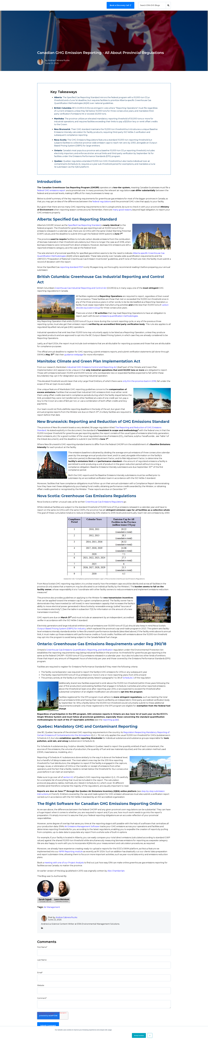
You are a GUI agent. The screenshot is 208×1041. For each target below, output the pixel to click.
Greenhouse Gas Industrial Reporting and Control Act (81, 288)
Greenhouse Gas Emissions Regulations (104, 502)
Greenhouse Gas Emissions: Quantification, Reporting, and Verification (79, 650)
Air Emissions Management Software (82, 826)
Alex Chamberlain (116, 871)
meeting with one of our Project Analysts (64, 862)
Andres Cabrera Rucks (58, 60)
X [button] (149, 1035)
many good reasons (122, 210)
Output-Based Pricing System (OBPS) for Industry (61, 628)
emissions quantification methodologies (119, 316)
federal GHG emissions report (51, 190)
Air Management (52, 907)
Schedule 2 (128, 678)
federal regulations (101, 201)
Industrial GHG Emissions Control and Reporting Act (92, 367)
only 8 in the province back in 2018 (139, 381)
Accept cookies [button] (139, 1035)
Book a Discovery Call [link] (119, 5)
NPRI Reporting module (71, 851)
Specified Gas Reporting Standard (84, 225)
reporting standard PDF (71, 267)
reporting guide (110, 720)
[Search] (168, 5)
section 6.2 (68, 777)
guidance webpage (73, 354)
